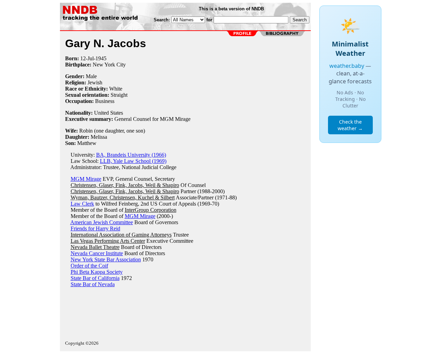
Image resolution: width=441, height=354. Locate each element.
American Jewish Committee (101, 222)
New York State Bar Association (106, 259)
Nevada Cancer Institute (97, 253)
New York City (109, 64)
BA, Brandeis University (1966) (131, 155)
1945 (100, 58)
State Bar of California (95, 278)
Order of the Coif (89, 266)
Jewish (95, 82)
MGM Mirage (86, 179)
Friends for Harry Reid (95, 228)
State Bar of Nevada (93, 284)
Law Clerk (82, 204)
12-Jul (87, 58)
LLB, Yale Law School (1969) (133, 161)
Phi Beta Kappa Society (97, 272)
